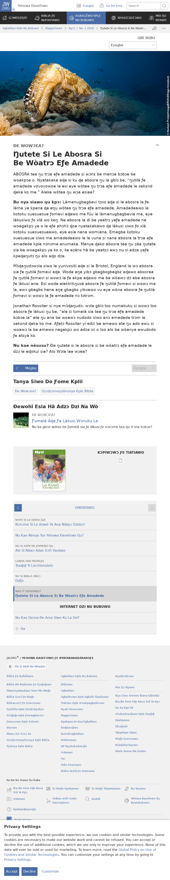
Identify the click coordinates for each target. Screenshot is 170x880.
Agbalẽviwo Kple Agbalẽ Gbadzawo (85, 696)
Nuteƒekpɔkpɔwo (126, 744)
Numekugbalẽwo (72, 733)
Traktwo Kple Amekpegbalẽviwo (82, 703)
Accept (11, 871)
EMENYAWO (85, 508)
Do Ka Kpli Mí (124, 707)
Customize (50, 871)
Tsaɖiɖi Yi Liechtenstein (34, 563)
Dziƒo (27, 579)
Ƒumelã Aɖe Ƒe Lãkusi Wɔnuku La (65, 421)
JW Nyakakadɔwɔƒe (74, 746)
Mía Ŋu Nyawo (125, 687)
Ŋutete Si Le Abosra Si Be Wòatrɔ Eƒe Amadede (59, 594)
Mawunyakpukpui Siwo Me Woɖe (29, 690)
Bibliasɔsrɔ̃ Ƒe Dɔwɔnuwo (23, 703)
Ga (23, 629)
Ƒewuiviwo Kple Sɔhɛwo (23, 721)
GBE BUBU (146, 38)
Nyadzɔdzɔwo (124, 676)
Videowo (67, 752)
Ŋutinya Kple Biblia (20, 746)
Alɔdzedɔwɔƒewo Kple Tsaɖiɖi (135, 713)
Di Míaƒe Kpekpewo (62, 789)
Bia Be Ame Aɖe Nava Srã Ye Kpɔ (137, 701)
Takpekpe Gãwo (126, 732)
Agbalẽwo (67, 690)
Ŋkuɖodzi (121, 726)
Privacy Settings (17, 860)
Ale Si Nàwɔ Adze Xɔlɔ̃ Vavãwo (40, 548)
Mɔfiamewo (68, 740)
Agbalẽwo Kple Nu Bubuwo (20, 28)
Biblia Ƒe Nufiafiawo (20, 676)
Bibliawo (67, 684)
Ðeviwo (12, 727)
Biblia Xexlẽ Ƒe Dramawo (78, 771)
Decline (29, 871)
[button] (48, 18)
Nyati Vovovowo (72, 709)
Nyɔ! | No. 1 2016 (81, 28)
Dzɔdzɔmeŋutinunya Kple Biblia (28, 740)
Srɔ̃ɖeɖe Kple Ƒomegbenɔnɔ (25, 715)
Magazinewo (53, 28)
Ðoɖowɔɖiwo (69, 727)
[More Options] (164, 28)
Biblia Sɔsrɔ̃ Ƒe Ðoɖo (20, 696)
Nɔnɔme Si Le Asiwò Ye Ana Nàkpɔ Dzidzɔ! (50, 522)
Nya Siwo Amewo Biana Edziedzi (137, 695)
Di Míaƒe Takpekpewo (102, 789)
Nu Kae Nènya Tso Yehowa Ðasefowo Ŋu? (49, 535)
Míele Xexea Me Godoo (130, 751)
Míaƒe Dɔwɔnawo (126, 738)
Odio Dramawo (71, 764)
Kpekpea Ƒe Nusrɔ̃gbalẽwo (79, 721)
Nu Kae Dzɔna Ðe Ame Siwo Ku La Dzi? (47, 618)
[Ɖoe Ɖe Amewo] (154, 28)
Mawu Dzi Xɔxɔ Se (19, 733)
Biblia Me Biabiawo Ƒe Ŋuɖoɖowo (29, 684)
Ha (63, 758)
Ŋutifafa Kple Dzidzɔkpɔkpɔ (25, 709)
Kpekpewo (122, 720)
